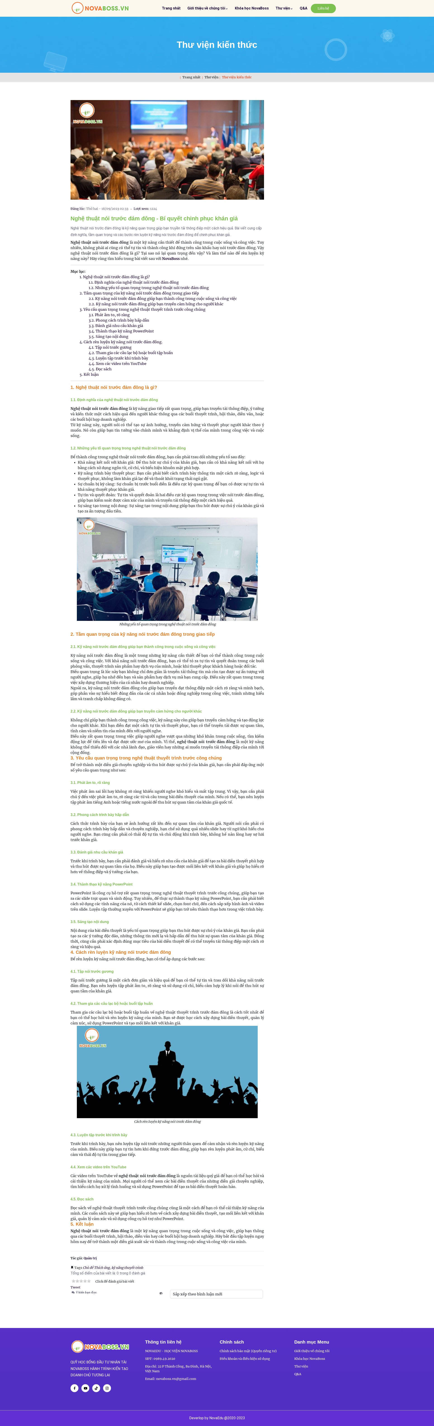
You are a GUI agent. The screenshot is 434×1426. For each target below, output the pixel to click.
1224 (153, 209)
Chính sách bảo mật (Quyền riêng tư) (248, 1351)
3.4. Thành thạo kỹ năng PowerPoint (121, 331)
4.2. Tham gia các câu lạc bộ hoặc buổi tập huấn (131, 353)
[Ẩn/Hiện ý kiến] (161, 1293)
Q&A (303, 8)
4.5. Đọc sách (100, 369)
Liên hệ (323, 8)
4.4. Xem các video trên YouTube (117, 363)
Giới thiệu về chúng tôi (206, 8)
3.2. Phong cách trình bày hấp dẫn (119, 320)
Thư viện (283, 8)
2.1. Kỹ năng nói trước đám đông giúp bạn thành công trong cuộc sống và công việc (163, 298)
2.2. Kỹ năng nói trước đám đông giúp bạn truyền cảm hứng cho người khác (156, 304)
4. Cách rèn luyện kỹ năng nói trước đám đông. (121, 342)
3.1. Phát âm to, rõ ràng (109, 315)
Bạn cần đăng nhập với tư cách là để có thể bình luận (133, 1304)
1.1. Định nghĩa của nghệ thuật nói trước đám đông (134, 282)
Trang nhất (171, 8)
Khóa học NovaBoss (252, 8)
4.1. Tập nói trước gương (110, 347)
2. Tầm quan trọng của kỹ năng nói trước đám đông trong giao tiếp (139, 293)
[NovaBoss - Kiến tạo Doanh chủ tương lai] (100, 8)
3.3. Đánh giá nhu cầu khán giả (116, 325)
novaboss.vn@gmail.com (176, 1379)
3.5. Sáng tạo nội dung (108, 336)
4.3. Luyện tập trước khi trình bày (118, 358)
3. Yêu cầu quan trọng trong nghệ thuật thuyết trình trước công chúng (142, 309)
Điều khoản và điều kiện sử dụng (245, 1359)
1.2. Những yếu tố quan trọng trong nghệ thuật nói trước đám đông (149, 287)
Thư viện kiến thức (217, 45)
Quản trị (90, 1258)
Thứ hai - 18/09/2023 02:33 (107, 209)
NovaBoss (171, 258)
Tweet (75, 1287)
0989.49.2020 (164, 1359)
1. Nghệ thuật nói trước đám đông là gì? (115, 277)
